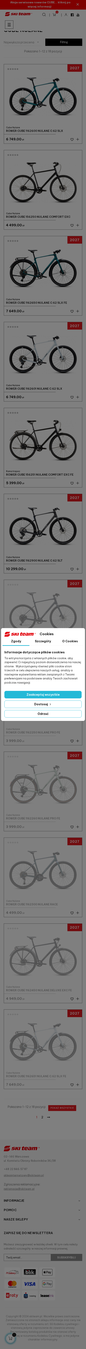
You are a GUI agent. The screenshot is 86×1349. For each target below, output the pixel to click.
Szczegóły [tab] (43, 641)
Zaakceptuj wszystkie (43, 695)
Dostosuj (41, 704)
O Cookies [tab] (70, 641)
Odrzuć (43, 714)
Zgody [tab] (16, 641)
